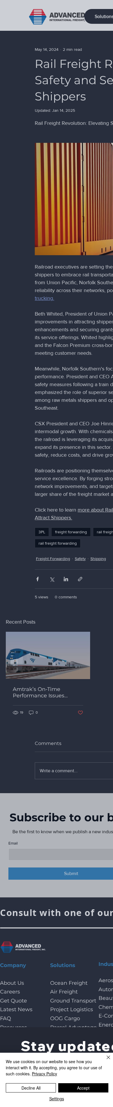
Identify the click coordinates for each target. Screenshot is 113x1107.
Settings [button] (56, 1098)
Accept (83, 1088)
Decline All (31, 1088)
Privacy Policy (44, 1074)
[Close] (105, 1061)
